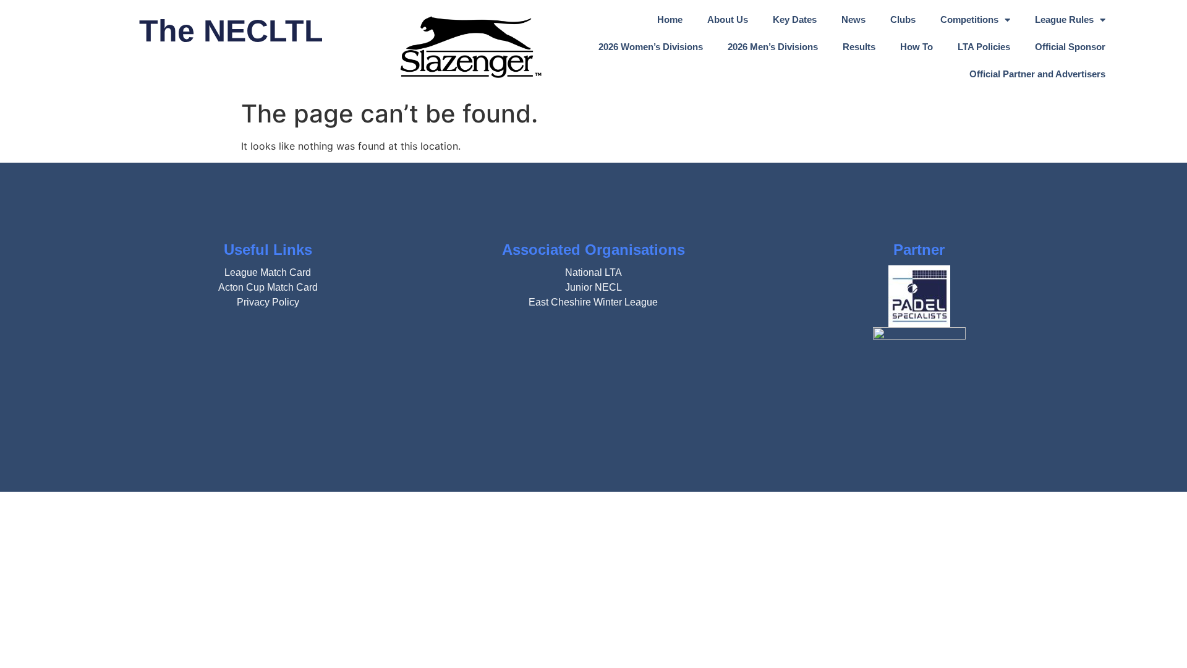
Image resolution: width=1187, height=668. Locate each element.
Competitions (969, 19)
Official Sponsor (1070, 46)
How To (916, 46)
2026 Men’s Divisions (773, 46)
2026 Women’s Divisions (650, 46)
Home (670, 19)
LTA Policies (984, 46)
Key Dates (795, 19)
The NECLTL (231, 31)
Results (859, 46)
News (853, 19)
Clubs (903, 19)
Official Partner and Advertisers (1037, 74)
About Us (727, 19)
